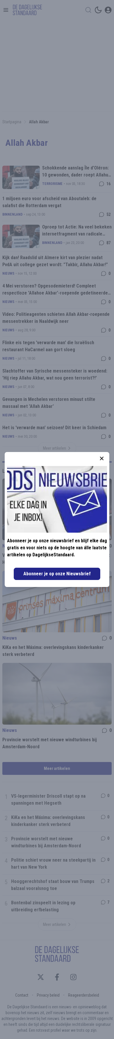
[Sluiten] (102, 458)
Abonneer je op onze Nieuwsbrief (57, 573)
